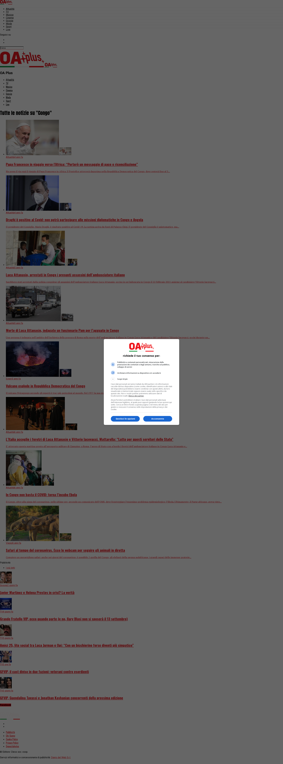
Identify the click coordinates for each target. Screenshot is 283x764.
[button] (141, 379)
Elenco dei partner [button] (136, 396)
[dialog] (141, 382)
